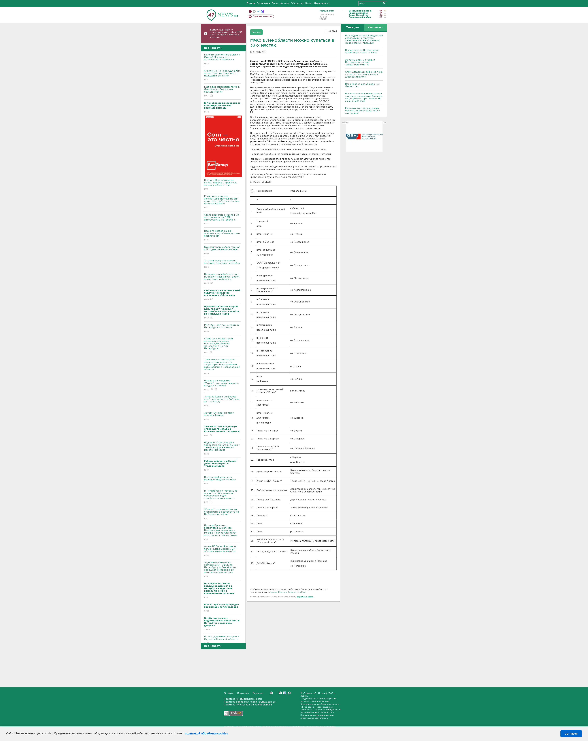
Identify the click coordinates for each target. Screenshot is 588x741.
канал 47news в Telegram (284, 592)
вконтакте (254, 11)
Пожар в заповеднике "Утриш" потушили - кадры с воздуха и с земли (221, 385)
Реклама (257, 693)
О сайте (229, 693)
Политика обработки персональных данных (250, 702)
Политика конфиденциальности (243, 699)
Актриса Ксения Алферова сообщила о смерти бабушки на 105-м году (221, 401)
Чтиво (308, 3)
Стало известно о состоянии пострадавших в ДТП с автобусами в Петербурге (221, 219)
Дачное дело (321, 3)
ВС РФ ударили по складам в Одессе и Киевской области (221, 640)
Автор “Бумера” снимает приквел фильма (219, 416)
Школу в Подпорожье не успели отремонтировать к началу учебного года (220, 184)
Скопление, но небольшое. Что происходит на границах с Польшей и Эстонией (222, 75)
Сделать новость (262, 16)
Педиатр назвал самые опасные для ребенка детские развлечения (222, 235)
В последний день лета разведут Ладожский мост (220, 480)
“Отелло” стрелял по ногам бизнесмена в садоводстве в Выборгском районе (221, 513)
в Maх (302, 592)
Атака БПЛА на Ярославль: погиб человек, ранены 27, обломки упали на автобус (220, 550)
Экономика (263, 3)
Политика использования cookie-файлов (248, 705)
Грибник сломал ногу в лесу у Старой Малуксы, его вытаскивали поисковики (222, 59)
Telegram (284, 693)
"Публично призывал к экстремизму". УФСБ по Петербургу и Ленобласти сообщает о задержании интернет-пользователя (220, 569)
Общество (297, 3)
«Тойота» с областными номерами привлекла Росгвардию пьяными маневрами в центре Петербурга (218, 345)
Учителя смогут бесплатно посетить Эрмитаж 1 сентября (222, 264)
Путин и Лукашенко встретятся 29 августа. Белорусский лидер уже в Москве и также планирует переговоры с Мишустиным (220, 532)
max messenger (262, 11)
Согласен (571, 733)
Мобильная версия (250, 11)
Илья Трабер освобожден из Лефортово (362, 85)
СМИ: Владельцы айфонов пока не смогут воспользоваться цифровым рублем (364, 74)
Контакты (243, 693)
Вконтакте (280, 693)
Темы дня (352, 27)
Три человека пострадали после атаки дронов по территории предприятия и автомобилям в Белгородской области (222, 366)
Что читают (376, 27)
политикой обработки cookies (206, 733)
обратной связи (305, 597)
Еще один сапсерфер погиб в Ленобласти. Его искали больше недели (222, 91)
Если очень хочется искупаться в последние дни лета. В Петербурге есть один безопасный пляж (222, 202)
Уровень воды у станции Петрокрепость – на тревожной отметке (360, 62)
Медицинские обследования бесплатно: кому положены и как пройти (362, 110)
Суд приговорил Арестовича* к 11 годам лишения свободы (222, 250)
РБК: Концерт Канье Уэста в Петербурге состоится (221, 328)
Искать (384, 3)
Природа (256, 32)
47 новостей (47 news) (315, 693)
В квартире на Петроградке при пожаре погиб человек (362, 51)
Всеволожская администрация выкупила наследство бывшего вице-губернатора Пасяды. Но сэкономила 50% (364, 97)
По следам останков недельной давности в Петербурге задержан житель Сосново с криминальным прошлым (364, 39)
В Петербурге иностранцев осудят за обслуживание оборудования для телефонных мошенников (220, 496)
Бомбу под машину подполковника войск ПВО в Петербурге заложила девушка (226, 33)
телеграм (258, 11)
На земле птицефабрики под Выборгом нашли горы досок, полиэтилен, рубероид (221, 278)
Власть (251, 3)
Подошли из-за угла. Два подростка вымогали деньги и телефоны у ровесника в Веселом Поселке (222, 448)
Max (289, 693)
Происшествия (280, 3)
